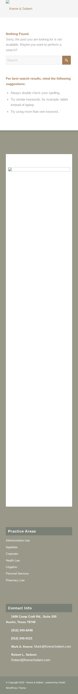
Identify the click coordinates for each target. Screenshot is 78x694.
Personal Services (17, 573)
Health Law (13, 560)
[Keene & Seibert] (32, 8)
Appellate (12, 547)
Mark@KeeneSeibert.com (52, 646)
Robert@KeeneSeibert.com (31, 660)
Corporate (12, 553)
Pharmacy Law (15, 580)
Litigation (11, 567)
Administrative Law (18, 540)
